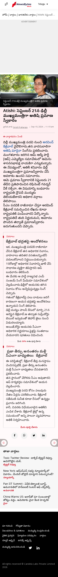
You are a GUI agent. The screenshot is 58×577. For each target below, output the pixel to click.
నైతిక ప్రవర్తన (8, 535)
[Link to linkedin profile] (38, 548)
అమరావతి (8, 490)
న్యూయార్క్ (8, 477)
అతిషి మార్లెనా (12, 151)
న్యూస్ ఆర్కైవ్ (8, 540)
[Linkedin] (43, 435)
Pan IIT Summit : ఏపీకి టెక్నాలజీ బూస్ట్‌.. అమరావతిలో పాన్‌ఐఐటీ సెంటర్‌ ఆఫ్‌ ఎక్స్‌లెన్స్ (26, 486)
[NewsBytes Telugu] (21, 4)
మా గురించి (7, 526)
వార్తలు (13, 15)
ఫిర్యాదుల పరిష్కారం (27, 535)
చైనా (5, 503)
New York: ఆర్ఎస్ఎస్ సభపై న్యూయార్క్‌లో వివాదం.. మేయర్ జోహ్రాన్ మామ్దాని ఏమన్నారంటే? (28, 473)
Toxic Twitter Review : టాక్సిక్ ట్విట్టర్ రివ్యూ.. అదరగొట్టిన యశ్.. (28, 460)
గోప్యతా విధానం (23, 526)
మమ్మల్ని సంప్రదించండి (38, 531)
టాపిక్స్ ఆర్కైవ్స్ (25, 540)
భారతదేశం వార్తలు (27, 15)
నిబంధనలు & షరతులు (13, 531)
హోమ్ (5, 15)
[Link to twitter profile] (30, 548)
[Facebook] (14, 435)
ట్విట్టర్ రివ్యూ (9, 465)
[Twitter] (34, 435)
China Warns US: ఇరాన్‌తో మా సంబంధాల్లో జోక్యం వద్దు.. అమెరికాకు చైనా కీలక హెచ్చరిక (26, 499)
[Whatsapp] (24, 435)
